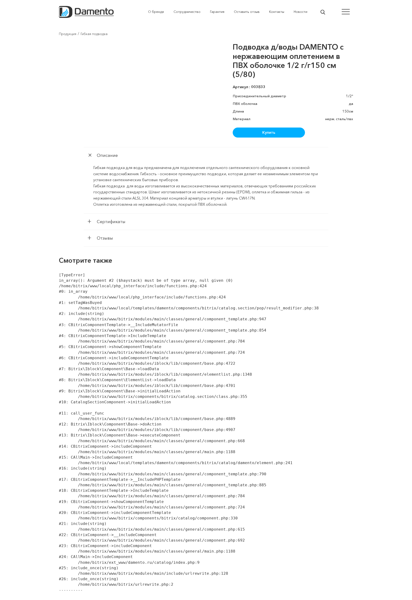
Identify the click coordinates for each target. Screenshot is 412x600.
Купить (268, 132)
